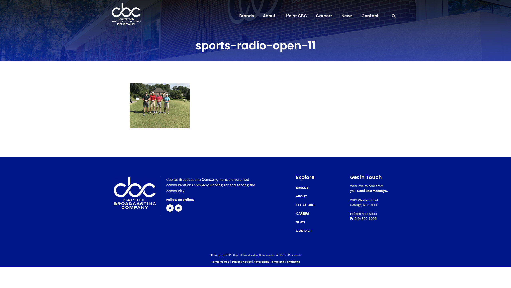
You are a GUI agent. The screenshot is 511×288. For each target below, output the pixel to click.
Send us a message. (372, 191)
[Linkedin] (178, 208)
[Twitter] (169, 208)
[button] (393, 16)
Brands (246, 16)
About (269, 16)
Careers (324, 16)
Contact (370, 16)
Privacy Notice (242, 261)
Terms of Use (220, 261)
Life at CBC (295, 16)
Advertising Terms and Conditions (277, 261)
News (347, 16)
